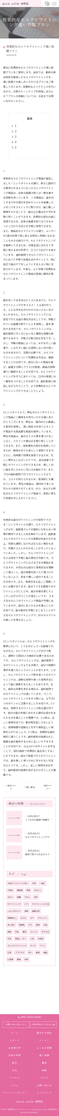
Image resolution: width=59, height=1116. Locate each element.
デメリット (42, 918)
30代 (36, 897)
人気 (32, 938)
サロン (27, 897)
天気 (9, 938)
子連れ (10, 890)
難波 (19, 959)
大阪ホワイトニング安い (18, 883)
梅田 (45, 952)
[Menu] (54, 3)
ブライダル (20, 952)
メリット (34, 931)
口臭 (9, 952)
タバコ (33, 945)
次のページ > (48, 787)
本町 (26, 959)
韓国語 (20, 890)
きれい (10, 897)
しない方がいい (14, 911)
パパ (26, 904)
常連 (28, 890)
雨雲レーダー (20, 938)
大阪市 (40, 938)
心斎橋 (10, 959)
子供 (34, 883)
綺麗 (19, 897)
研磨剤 (22, 925)
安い (30, 952)
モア (32, 918)
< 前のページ (11, 787)
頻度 (9, 931)
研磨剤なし (12, 918)
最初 (24, 931)
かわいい (38, 890)
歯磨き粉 (36, 911)
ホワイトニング (14, 904)
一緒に (42, 883)
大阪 (45, 925)
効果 (38, 925)
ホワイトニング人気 (40, 904)
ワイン (42, 945)
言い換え (11, 925)
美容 (38, 952)
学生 (17, 931)
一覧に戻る (29, 787)
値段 (26, 911)
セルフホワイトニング (17, 945)
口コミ (23, 918)
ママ (30, 925)
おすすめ (45, 931)
